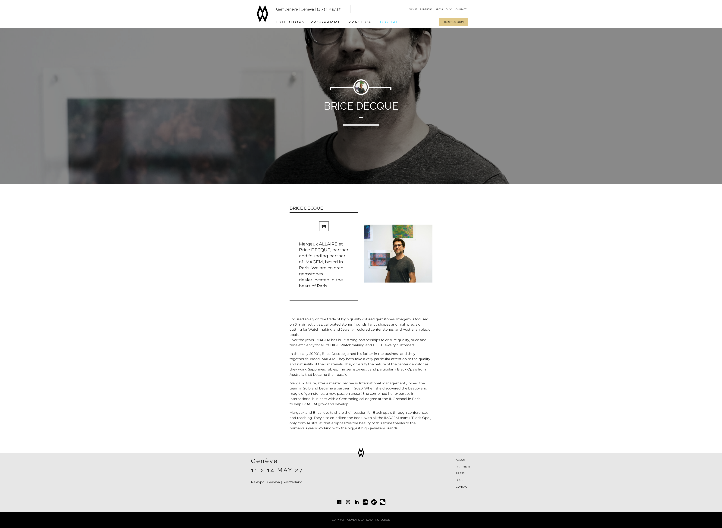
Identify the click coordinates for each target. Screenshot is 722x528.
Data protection (378, 519)
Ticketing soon (454, 22)
